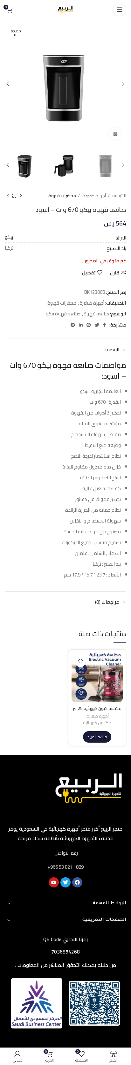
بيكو (9, 237)
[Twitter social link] (97, 325)
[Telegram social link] (73, 325)
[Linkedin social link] (81, 325)
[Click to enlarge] (115, 134)
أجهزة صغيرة (93, 195)
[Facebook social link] (104, 325)
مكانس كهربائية (97, 722)
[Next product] (8, 196)
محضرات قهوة (62, 195)
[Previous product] (20, 196)
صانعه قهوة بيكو (63, 313)
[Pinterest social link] (89, 325)
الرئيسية (118, 195)
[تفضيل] (80, 661)
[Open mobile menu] (119, 9)
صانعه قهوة (96, 313)
